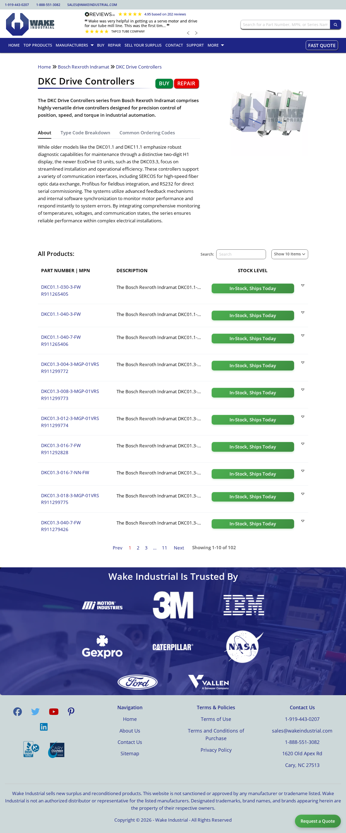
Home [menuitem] (14, 45)
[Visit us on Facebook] (17, 711)
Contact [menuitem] (174, 45)
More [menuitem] (213, 45)
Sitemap (130, 753)
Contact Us (130, 742)
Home (44, 67)
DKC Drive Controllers (139, 67)
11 (164, 548)
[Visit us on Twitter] (35, 711)
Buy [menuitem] (100, 45)
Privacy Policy (216, 750)
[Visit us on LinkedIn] (43, 726)
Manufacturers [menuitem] (72, 45)
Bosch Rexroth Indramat (83, 67)
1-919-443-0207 (17, 4)
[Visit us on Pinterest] (71, 711)
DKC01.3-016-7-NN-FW (65, 472)
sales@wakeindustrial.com (92, 4)
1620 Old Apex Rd (302, 753)
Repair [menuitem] (114, 45)
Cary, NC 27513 (302, 765)
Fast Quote (321, 45)
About (44, 132)
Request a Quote (318, 821)
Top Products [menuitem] (38, 45)
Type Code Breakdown (85, 132)
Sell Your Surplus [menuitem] (143, 45)
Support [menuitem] (195, 45)
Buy (164, 83)
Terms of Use (216, 719)
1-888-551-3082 (48, 4)
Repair (186, 83)
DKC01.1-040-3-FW (61, 314)
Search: (207, 254)
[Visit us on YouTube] (53, 711)
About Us (129, 730)
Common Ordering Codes (147, 132)
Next (179, 548)
